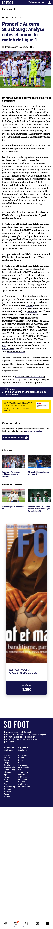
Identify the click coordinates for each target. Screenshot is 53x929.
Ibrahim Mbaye (7, 761)
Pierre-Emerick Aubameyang (9, 784)
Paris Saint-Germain (23, 756)
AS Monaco (23, 784)
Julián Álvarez (7, 795)
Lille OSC (22, 774)
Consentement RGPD (29, 739)
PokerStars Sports (16, 351)
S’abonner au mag (36, 2)
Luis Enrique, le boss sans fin (13, 492)
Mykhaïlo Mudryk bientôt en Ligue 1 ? (36, 457)
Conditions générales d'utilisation (20, 737)
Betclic (14, 215)
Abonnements (12, 732)
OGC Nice (22, 777)
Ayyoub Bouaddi (7, 778)
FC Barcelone (24, 787)
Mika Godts (9, 772)
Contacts (28, 732)
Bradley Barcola (7, 756)
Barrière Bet (8, 348)
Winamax (32, 312)
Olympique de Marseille (23, 766)
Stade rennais (21, 761)
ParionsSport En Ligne (13, 321)
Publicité (10, 739)
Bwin (29, 339)
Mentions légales (39, 734)
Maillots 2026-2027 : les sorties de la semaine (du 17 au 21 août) (39, 493)
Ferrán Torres (9, 770)
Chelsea (21, 782)
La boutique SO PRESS (16, 734)
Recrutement (11, 742)
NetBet (10, 333)
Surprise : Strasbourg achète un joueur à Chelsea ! (11, 458)
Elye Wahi (8, 774)
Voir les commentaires (13, 437)
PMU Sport (41, 315)
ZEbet (45, 324)
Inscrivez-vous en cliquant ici (29, 227)
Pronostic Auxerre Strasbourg (30, 376)
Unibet (29, 305)
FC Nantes (22, 779)
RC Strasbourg (23, 771)
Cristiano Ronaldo (7, 790)
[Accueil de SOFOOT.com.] (7, 2)
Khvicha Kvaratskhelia (9, 766)
